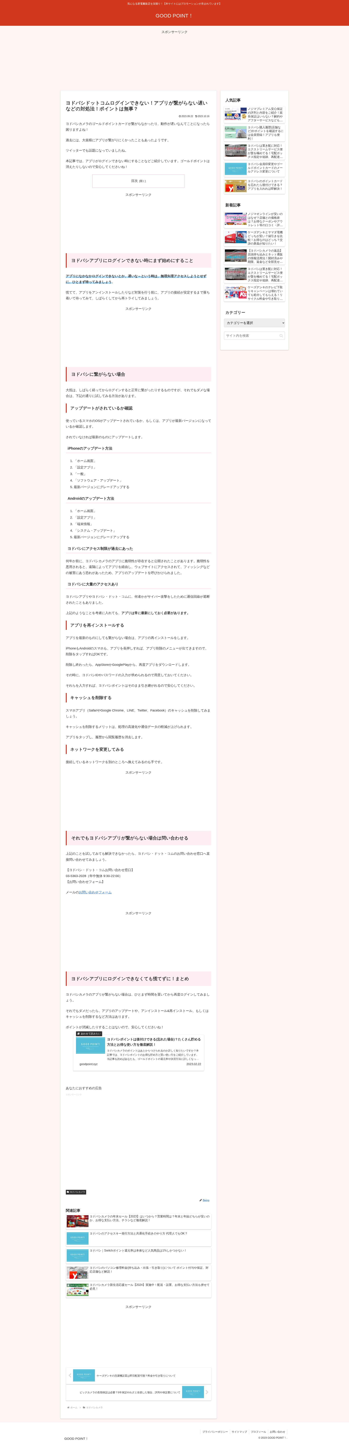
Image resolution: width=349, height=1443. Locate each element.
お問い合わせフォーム (95, 892)
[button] (281, 336)
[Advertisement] (174, 60)
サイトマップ (239, 1431)
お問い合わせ (277, 1431)
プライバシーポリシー (215, 1431)
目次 (134, 181)
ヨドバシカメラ (77, 1192)
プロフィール (258, 1431)
